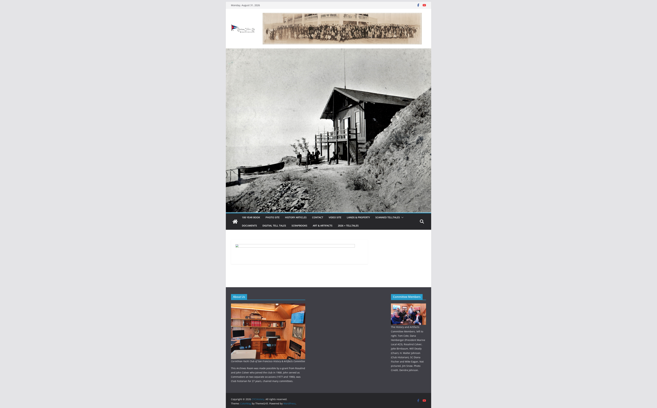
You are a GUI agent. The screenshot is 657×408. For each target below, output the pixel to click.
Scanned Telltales (387, 217)
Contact (317, 217)
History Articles (296, 217)
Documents (249, 225)
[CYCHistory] (235, 221)
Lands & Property (358, 217)
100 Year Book (251, 217)
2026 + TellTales (348, 225)
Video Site (335, 217)
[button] (402, 217)
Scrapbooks (299, 225)
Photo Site (273, 217)
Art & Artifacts (322, 225)
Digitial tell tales (274, 225)
